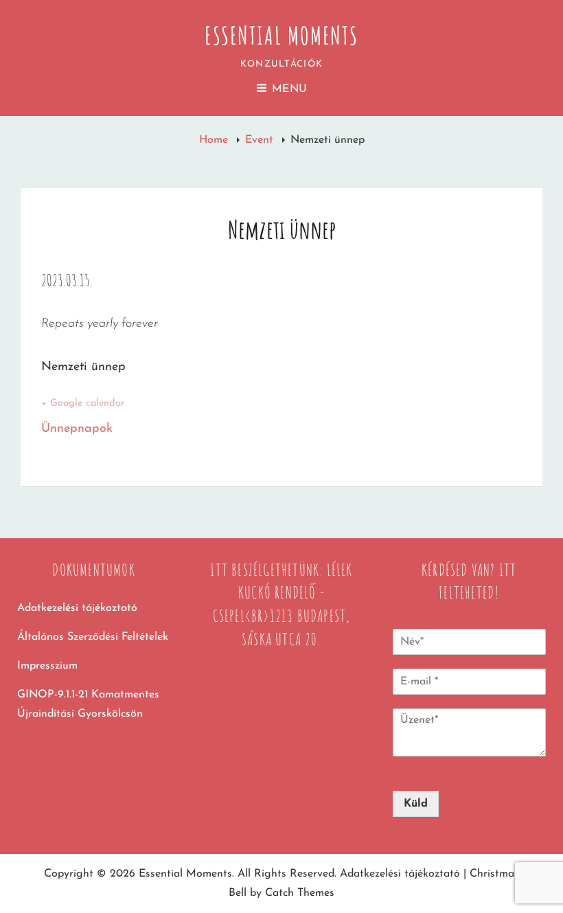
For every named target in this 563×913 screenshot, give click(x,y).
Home (215, 140)
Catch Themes (299, 893)
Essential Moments (281, 35)
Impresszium (47, 665)
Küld (416, 803)
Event (261, 140)
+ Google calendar (82, 403)
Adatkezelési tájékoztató (77, 608)
